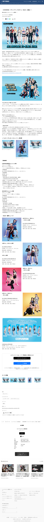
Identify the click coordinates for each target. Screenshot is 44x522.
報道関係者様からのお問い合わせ (32, 517)
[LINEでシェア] (10, 19)
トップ (3, 421)
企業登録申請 (34, 1)
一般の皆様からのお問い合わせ (26, 519)
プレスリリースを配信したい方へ (7, 498)
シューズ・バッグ (6, 398)
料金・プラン (4, 494)
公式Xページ (4, 509)
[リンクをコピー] (15, 19)
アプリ (14, 3)
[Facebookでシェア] (8, 19)
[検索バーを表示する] (42, 1)
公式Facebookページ (5, 505)
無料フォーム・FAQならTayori (33, 493)
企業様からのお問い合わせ (17, 519)
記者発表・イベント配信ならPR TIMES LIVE (20, 495)
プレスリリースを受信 (27, 1)
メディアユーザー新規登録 (22, 363)
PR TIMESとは (4, 492)
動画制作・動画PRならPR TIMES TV (19, 493)
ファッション (28, 3)
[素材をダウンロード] (13, 19)
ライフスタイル (34, 3)
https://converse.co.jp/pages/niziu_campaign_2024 (10, 408)
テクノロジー (5, 3)
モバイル (10, 3)
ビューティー (22, 3)
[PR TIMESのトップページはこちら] (6, 1)
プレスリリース (7, 421)
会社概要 (8, 517)
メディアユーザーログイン (22, 358)
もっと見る (41, 461)
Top (1, 3)
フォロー (22, 433)
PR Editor (15, 500)
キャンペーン (5, 393)
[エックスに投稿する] (6, 19)
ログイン (39, 1)
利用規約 (25, 517)
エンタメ (17, 3)
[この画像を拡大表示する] (6, 380)
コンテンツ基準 (20, 517)
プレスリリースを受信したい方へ (7, 496)
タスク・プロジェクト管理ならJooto (34, 491)
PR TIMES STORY (16, 491)
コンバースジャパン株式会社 (15, 421)
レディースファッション (15, 398)
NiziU (4, 403)
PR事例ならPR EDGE (32, 495)
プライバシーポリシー (13, 517)
